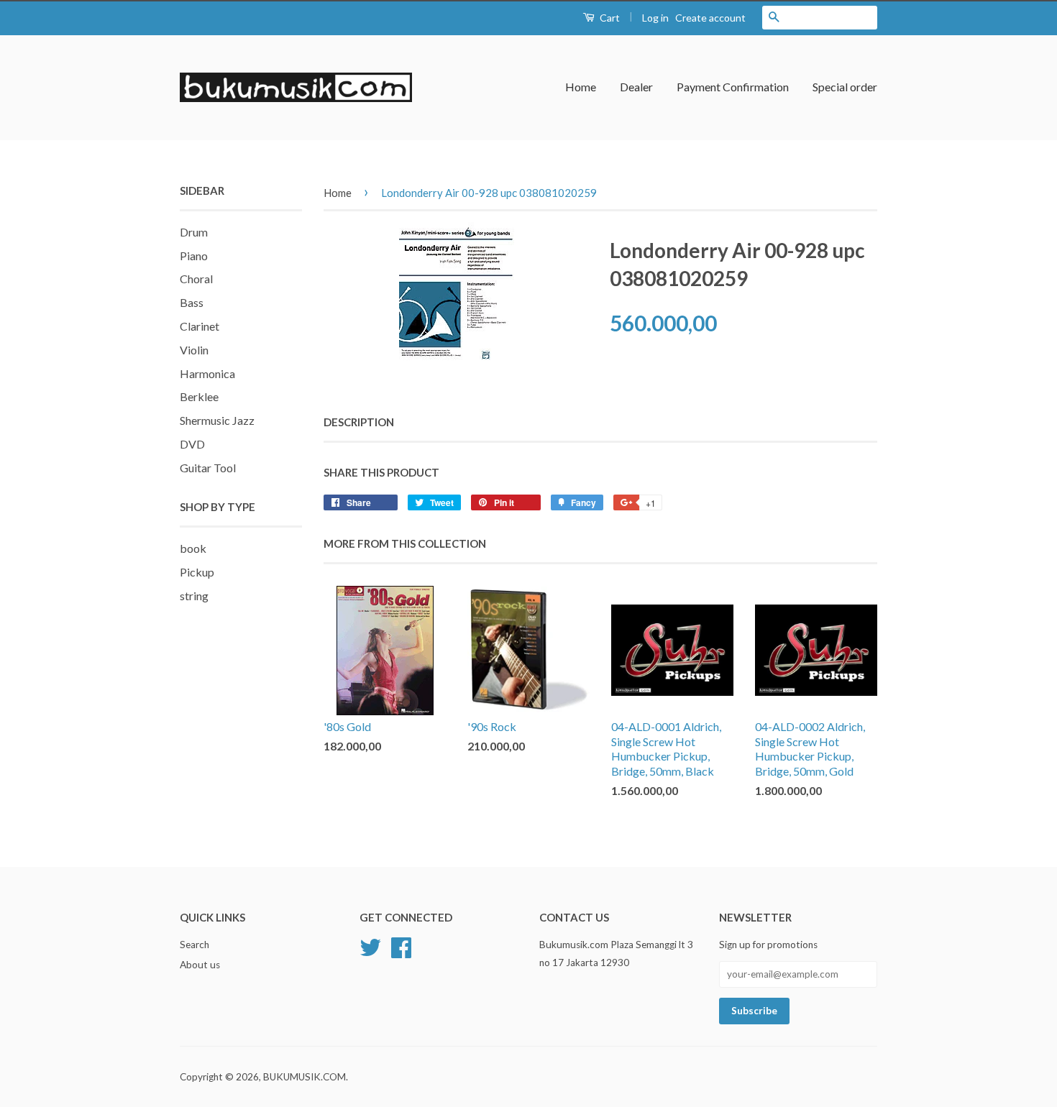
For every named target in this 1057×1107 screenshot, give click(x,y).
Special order (845, 86)
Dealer (636, 86)
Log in (655, 18)
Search (194, 944)
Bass (191, 302)
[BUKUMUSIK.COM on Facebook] (401, 946)
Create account (710, 18)
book (193, 548)
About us (200, 964)
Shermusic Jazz (217, 420)
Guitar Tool (208, 467)
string (194, 595)
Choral (196, 278)
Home (580, 86)
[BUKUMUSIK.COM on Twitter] (370, 946)
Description (359, 421)
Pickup (197, 572)
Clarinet (199, 326)
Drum (194, 232)
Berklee (199, 396)
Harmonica (207, 373)
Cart (609, 18)
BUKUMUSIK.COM (304, 1077)
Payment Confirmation (733, 86)
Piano (194, 255)
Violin (194, 350)
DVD (192, 444)
